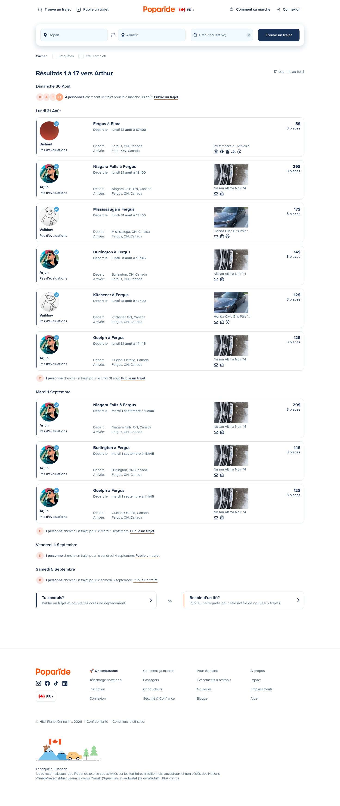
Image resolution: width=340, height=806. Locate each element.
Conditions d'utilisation (129, 721)
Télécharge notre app (106, 679)
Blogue (202, 698)
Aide (253, 698)
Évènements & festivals (214, 679)
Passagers (151, 679)
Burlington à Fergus (111, 252)
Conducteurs (152, 689)
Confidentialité (97, 721)
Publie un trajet (95, 9)
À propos (257, 670)
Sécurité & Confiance (159, 698)
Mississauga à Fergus (113, 209)
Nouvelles (204, 689)
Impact (255, 679)
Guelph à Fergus (108, 337)
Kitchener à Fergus (111, 295)
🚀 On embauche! (104, 670)
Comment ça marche (253, 9)
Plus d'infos (170, 778)
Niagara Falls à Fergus (114, 166)
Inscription (97, 689)
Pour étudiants (208, 670)
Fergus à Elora (107, 123)
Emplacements (261, 689)
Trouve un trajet (58, 9)
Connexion (291, 9)
